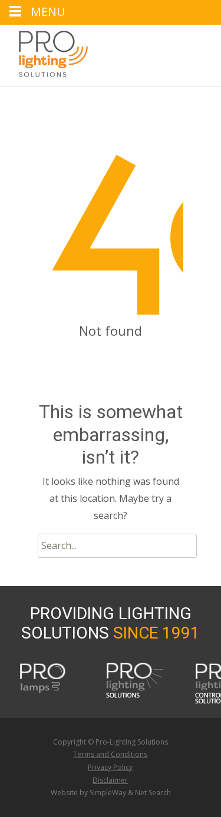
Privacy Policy (110, 767)
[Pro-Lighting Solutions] (44, 54)
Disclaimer (110, 780)
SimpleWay (108, 793)
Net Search (153, 793)
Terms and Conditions (110, 754)
